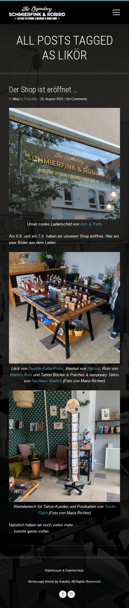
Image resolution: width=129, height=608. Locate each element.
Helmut (94, 368)
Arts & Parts (91, 224)
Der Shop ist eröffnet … (43, 89)
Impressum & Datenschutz (64, 570)
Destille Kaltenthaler (45, 368)
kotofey (64, 581)
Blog (16, 99)
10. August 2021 (52, 99)
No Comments (76, 99)
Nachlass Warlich (47, 381)
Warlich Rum (21, 375)
